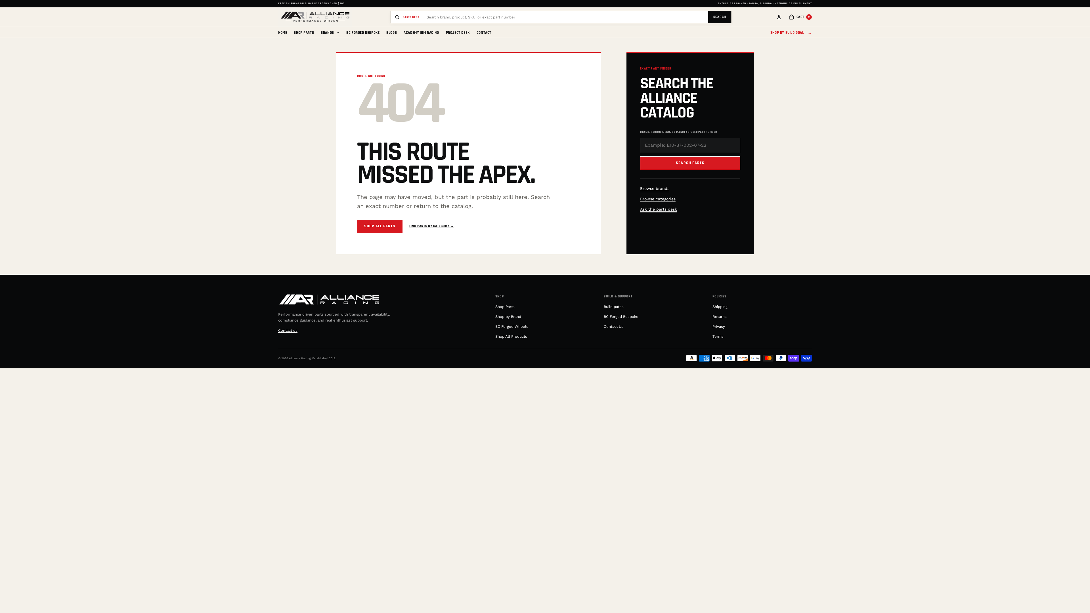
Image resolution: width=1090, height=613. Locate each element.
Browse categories (658, 199)
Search (719, 17)
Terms (718, 336)
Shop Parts (304, 32)
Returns (719, 316)
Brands (330, 32)
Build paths (614, 307)
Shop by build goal (791, 32)
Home (282, 32)
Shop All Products (511, 336)
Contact (484, 32)
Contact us (287, 330)
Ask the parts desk (658, 209)
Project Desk (458, 32)
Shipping (720, 307)
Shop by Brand (508, 316)
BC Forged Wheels (511, 326)
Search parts (690, 162)
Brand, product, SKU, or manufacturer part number (678, 132)
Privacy (718, 326)
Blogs (391, 32)
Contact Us (613, 326)
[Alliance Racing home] (315, 17)
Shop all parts (379, 226)
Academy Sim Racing (421, 32)
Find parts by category (431, 226)
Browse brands (654, 188)
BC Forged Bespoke (363, 32)
